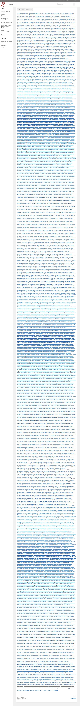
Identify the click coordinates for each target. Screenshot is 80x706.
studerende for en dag (32, 219)
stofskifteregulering (58, 215)
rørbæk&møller (33, 187)
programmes (28, 169)
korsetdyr (55, 59)
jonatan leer (63, 40)
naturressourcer (47, 122)
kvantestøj (27, 68)
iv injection (56, 34)
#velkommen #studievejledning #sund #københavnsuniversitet (46, 261)
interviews (47, 31)
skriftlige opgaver (65, 201)
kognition (39, 56)
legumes (69, 77)
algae (37, 285)
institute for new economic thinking (49, 25)
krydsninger (60, 62)
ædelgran (53, 281)
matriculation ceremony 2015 (46, 98)
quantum (55, 172)
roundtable (60, 187)
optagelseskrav (33, 140)
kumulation (27, 65)
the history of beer (59, 233)
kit (45, 50)
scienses (37, 194)
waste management (57, 270)
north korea (26, 133)
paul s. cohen (67, 148)
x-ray (46, 273)
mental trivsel (68, 103)
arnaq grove (44, 294)
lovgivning (33, 85)
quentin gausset (28, 173)
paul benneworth (56, 148)
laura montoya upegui (46, 76)
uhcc (47, 251)
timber (69, 237)
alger (39, 285)
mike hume (70, 109)
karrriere (25, 47)
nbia (31, 124)
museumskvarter (63, 116)
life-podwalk (24, 80)
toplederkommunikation (21, 240)
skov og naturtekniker (43, 201)
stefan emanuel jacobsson (62, 213)
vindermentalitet (58, 266)
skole (42, 200)
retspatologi (53, 182)
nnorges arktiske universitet (59, 130)
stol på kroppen (65, 215)
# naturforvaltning (64, 121)
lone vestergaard (59, 83)
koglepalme (35, 56)
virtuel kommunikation (47, 269)
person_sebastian (28, 154)
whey (27, 272)
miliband (30, 110)
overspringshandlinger (68, 142)
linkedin (59, 80)
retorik (41, 182)
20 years (53, 276)
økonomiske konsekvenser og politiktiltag (41, 136)
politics (68, 161)
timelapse (73, 237)
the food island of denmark (51, 233)
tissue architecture (41, 239)
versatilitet (19, 263)
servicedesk (69, 195)
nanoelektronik (20, 119)
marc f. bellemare (59, 89)
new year (38, 125)
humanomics (42, 13)
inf (20, 22)
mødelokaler (49, 112)
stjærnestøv (52, 215)
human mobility (37, 13)
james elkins (29, 35)
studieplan (69, 219)
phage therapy (45, 155)
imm (66, 19)
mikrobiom (24, 110)
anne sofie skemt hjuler (35, 291)
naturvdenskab (57, 122)
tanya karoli (36, 228)
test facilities (57, 231)
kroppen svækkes (45, 62)
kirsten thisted (36, 50)
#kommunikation (33, 58)
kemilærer (72, 47)
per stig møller (34, 154)
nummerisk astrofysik (55, 133)
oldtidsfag (26, 137)
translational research (64, 242)
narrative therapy (56, 119)
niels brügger (40, 128)
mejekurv (47, 101)
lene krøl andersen (43, 79)
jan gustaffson (43, 35)
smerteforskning (25, 204)
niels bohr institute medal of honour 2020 (52, 127)
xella (44, 273)
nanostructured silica (42, 119)
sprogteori (60, 212)
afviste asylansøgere (28, 282)
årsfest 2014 (19, 296)
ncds (45, 124)
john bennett (40, 40)
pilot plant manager (47, 158)
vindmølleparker (64, 266)
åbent (67, 278)
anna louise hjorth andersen (36, 290)
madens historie (36, 86)
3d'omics (73, 276)
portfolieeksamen (33, 163)
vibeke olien (61, 263)
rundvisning (30, 188)
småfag (59, 203)
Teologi (2, 21)
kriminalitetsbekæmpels (57, 61)
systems (65, 227)
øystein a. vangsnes (45, 143)
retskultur (44, 182)
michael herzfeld (26, 107)
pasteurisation (68, 146)
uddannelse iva (51, 248)
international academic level (42, 29)
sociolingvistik (57, 206)
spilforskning (66, 210)
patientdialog (34, 148)
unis (18, 254)
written (29, 273)
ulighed (53, 251)
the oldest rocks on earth (36, 234)
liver (46, 82)
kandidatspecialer (54, 44)
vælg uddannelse (28, 258)
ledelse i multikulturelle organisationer (31, 77)
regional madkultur (40, 178)
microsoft (44, 109)
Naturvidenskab (4, 17)
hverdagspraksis (71, 14)
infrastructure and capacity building (60, 22)
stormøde (32, 216)
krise (63, 61)
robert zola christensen (32, 185)
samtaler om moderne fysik (45, 191)
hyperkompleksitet (32, 16)
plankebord (43, 160)
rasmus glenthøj (56, 175)
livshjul (62, 82)
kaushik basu (64, 47)
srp (29, 213)
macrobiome (25, 86)
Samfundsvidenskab (4, 18)
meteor (55, 104)
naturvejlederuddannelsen (70, 122)
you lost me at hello (25, 275)
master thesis (46, 97)
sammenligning (28, 191)
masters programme (26, 97)
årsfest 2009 (54, 294)
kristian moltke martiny (21, 62)
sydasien (24, 227)
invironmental (23, 32)
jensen (42, 37)
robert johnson (20, 185)
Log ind (2, 47)
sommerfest (29, 207)
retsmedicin (48, 182)
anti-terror (44, 291)
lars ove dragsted (59, 74)
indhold (43, 20)
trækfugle (66, 240)
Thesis (40, 236)
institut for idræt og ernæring (51, 26)
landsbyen (65, 71)
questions (32, 173)
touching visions (47, 240)
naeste (55, 118)
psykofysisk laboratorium (53, 170)
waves (62, 270)
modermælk (54, 112)
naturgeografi (19, 122)
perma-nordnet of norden (36, 151)
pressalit (34, 166)
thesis (37, 236)
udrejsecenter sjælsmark (68, 248)
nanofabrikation (31, 119)
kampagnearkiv (24, 44)
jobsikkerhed (59, 38)
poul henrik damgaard (66, 163)
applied (27, 293)
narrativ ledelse (62, 119)
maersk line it (28, 88)
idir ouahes (59, 17)
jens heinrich (50, 37)
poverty (71, 163)
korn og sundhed (51, 59)
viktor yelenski (69, 264)
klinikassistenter (69, 52)
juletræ (37, 43)
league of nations (66, 76)
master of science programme (56, 95)
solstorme (73, 206)
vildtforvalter (19, 266)
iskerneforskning (73, 32)
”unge (40, 252)
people (36, 149)
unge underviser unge (68, 252)
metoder (67, 104)
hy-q (41, 16)
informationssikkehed (50, 22)
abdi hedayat (58, 278)
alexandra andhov (27, 285)
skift (29, 200)
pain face (60, 143)
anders (74, 287)
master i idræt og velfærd (51, 94)
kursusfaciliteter (32, 67)
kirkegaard (19, 50)
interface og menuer (33, 29)
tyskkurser (63, 246)
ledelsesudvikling (60, 77)
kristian (65, 61)
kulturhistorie (50, 64)
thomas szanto (38, 237)
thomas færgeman (66, 236)
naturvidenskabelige (26, 124)
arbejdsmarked (37, 293)
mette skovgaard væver (37, 106)
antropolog (60, 291)
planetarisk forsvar (35, 160)
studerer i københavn (40, 219)
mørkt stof (62, 113)
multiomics (33, 116)
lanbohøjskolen (41, 71)
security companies (63, 194)
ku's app (42, 67)
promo (55, 169)
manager (34, 89)
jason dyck (67, 35)
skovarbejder (61, 200)
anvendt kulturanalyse (66, 291)
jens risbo (58, 37)
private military (60, 166)
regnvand (62, 178)
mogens (22, 113)
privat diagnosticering (53, 166)
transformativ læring (48, 242)
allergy (45, 285)
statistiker (47, 213)
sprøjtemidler (71, 212)
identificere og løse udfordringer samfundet (46, 17)
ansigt (41, 291)
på (49, 143)
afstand (21, 282)
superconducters (67, 224)
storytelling (36, 216)
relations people (29, 181)
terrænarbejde (45, 231)
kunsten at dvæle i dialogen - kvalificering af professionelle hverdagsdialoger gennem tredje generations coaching (49, 65)
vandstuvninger (45, 260)
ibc (45, 16)
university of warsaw (63, 255)
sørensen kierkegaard (42, 209)
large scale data (24, 74)
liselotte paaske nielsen (31, 82)
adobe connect (43, 281)
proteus (18, 170)
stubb (21, 218)
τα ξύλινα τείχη (43, 275)
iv (48, 34)
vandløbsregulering (69, 258)
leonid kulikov (55, 79)
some (22, 207)
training (26, 242)
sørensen (35, 209)
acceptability (43, 279)
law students (59, 76)
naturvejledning (20, 124)
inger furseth (73, 22)
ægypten (56, 281)
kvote (68, 68)
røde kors (44, 185)
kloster (24, 53)
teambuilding (68, 228)
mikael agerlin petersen (63, 109)
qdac (47, 172)
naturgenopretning (71, 121)
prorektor (58, 169)
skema (27, 200)
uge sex (45, 251)
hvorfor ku (19, 16)
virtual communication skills (26, 269)
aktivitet (26, 284)
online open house (39, 139)
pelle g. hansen (32, 149)
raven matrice (26, 176)
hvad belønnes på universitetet (68, 13)
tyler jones (34, 246)
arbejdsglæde (31, 293)
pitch (72, 158)
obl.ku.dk (24, 134)
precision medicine (60, 164)
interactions (27, 29)
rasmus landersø (20, 176)
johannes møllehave (21, 40)
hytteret (43, 16)
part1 (35, 146)
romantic (69, 185)
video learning (45, 264)
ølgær (34, 137)
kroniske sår (39, 62)
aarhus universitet (49, 278)
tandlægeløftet (31, 228)
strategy (39, 216)
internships (24, 31)
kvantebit (53, 67)
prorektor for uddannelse (65, 169)
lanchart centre (47, 71)
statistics (44, 213)
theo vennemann (23, 236)
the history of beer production (68, 233)
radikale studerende (47, 173)
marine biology (59, 91)
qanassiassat (37, 172)
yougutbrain (19, 275)
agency (42, 282)
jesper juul (64, 37)
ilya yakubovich (62, 19)
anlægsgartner (20, 290)
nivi (52, 130)
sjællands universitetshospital (54, 198)
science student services (26, 194)
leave (70, 76)
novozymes (35, 133)
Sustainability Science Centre (6, 25)
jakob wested (24, 35)
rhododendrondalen (30, 184)
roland (59, 185)
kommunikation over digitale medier (43, 58)
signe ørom (38, 197)
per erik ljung (46, 149)
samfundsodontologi (21, 191)
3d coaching (66, 276)
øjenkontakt (27, 136)
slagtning (37, 203)
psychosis (46, 170)
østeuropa (45, 142)
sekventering (69, 194)
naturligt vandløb (36, 122)
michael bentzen (66, 106)
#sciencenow (19, 194)
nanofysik (36, 119)
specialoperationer (43, 210)
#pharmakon (26, 157)
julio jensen (52, 43)
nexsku (41, 125)
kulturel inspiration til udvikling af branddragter (33, 64)
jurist (61, 43)
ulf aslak (49, 251)
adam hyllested (52, 279)
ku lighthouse (19, 64)
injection (28, 23)
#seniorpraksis (49, 195)
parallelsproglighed (58, 145)
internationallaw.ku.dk (60, 29)
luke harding (57, 85)
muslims (67, 116)
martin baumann (20, 94)
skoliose (50, 200)
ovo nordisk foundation (28, 143)
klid (18, 52)
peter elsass (47, 154)
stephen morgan (32, 215)
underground (67, 251)
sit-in (38, 198)
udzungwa (26, 251)
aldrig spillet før (67, 284)
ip (39, 32)
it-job (39, 34)
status (56, 213)
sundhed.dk (52, 222)
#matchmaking (58, 97)
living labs (49, 82)
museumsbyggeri (56, 116)
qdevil (50, 172)
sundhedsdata (65, 222)
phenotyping (55, 157)
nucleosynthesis (43, 133)
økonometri (32, 136)
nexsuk (43, 125)
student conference (36, 218)
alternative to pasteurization (70, 285)
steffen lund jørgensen (21, 215)
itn (40, 34)
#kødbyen (23, 56)
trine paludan (63, 243)
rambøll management (21, 175)
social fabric (30, 206)
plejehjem (29, 161)
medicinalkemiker (39, 100)
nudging (50, 133)
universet (20, 254)
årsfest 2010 (59, 294)
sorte (47, 209)
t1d (73, 227)
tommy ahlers (56, 239)
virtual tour (41, 269)
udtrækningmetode (33, 249)
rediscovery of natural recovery (64, 176)
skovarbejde (56, 200)
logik (39, 83)
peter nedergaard (23, 155)
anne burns (71, 290)
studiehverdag (50, 219)
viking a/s (64, 264)
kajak (74, 43)
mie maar (50, 109)
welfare (65, 270)
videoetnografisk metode (27, 264)
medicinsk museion (53, 100)
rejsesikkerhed (46, 179)
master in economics (69, 94)
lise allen (20, 82)
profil (54, 167)
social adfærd (53, 204)
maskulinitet (45, 94)
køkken (42, 56)
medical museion (29, 100)
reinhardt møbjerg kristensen (31, 179)
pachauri (52, 143)
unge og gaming (56, 252)
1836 (47, 275)
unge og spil (61, 252)
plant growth (69, 160)
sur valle (32, 225)
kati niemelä (51, 47)
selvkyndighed (28, 195)
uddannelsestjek (57, 248)
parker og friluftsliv (20, 146)
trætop (73, 240)
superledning (72, 224)
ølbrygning (19, 137)
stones (22, 216)
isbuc (51, 32)
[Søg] (74, 4)
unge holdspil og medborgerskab (47, 252)
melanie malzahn (70, 101)
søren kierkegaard (24, 209)
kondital (28, 59)
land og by (61, 71)
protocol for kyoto (27, 170)
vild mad (73, 264)
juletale (34, 43)
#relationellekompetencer (66, 179)
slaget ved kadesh (32, 203)
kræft (26, 61)
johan (63, 38)
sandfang (52, 191)
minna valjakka (57, 110)
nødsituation (68, 130)
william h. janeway (43, 272)
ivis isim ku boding (61, 34)
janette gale (38, 35)
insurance (67, 28)
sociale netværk (73, 204)
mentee (72, 103)
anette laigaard (61, 288)
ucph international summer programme (37, 248)
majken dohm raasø (49, 88)
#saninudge (56, 191)
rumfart (20, 188)
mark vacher (51, 92)
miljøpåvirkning (42, 110)
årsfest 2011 (64, 294)
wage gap (42, 270)
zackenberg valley (37, 275)
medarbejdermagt (65, 98)
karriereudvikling (20, 47)
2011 (23, 276)
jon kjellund (73, 40)
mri (52, 115)
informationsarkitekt (42, 22)
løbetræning (29, 83)
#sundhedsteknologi (38, 224)
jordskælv (35, 41)
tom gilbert (52, 239)
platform (73, 160)
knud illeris (36, 53)
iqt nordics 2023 (46, 32)
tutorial (59, 245)
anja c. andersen (73, 288)
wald (44, 270)
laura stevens (52, 76)
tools (66, 239)
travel (25, 243)
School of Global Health (5, 31)
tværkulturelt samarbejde (65, 245)
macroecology (30, 86)
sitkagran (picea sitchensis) (44, 198)
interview (43, 31)
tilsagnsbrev (62, 237)
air (53, 282)
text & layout (64, 231)
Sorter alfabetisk (21, 9)
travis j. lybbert (33, 243)
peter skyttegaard (36, 155)
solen (70, 206)
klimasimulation (63, 52)
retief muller (37, 182)
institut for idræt (43, 26)
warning (52, 270)
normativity (68, 131)
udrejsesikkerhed (20, 249)
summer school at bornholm (40, 222)
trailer (20, 242)
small (62, 203)
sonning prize (61, 207)
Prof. (35, 167)
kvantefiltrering (64, 67)
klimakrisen (52, 52)
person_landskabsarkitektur (58, 152)
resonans (19, 182)
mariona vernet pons (66, 91)
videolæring (41, 264)
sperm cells (53, 210)
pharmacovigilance (20, 157)
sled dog (48, 203)
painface (57, 143)
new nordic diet (33, 125)
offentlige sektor (51, 134)
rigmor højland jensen (38, 184)
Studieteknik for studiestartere (6, 41)
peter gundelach (63, 154)
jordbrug (32, 41)
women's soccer (62, 272)
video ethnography (70, 263)
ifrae (32, 19)
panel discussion (35, 145)
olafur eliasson (65, 136)
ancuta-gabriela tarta (68, 287)
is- (49, 32)
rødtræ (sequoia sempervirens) (52, 185)
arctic (63, 293)
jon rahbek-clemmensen (21, 41)
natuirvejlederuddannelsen (27, 121)
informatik (30, 22)
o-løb (41, 137)
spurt (75, 212)
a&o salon (21, 293)
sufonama (71, 221)
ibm (47, 16)
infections (23, 22)
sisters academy (22, 198)
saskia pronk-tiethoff (21, 192)
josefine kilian (71, 41)
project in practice (34, 169)
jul (32, 43)
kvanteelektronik (58, 67)
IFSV (1, 34)
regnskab (58, 178)
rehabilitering (22, 179)
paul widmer (72, 148)
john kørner (45, 40)
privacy (48, 166)
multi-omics (37, 116)
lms (71, 82)
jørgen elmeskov (50, 41)
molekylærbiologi (42, 113)
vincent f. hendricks (51, 266)
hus (62, 13)
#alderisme (62, 284)
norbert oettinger (37, 131)
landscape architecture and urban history (50, 73)
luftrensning (52, 85)
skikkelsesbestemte (33, 200)
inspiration (30, 25)
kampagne (19, 44)
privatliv (70, 166)
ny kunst (20, 134)
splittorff (70, 210)
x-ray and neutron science (52, 273)
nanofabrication (26, 119)
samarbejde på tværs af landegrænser (24, 189)
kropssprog (55, 62)
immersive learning (20, 20)
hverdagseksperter (59, 14)
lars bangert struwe (42, 74)
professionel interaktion (40, 167)
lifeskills (28, 80)
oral (43, 140)
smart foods (69, 203)
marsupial (65, 92)
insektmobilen (25, 25)
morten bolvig (66, 113)
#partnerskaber (39, 146)
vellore (62, 261)
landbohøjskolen (56, 71)
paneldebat (24, 145)
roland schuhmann (64, 185)
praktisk (49, 164)
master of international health (46, 95)
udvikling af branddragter (54, 249)
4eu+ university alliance (33, 278)
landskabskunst (69, 73)
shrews (25, 197)
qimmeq (52, 172)
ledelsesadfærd (54, 77)
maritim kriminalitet (38, 92)
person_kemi (50, 152)
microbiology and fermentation (23, 109)
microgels (35, 109)
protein (74, 169)
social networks (52, 206)
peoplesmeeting (41, 149)
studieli (55, 219)
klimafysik (41, 52)
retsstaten (57, 182)
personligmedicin (71, 152)
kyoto (23, 70)
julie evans (40, 43)
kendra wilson (25, 49)
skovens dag (19, 201)
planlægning (48, 160)
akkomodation (73, 282)
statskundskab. (52, 213)
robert (72, 184)
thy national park (44, 237)
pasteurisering (20, 148)
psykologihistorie (61, 170)
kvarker (37, 68)
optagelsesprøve (39, 140)
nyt (22, 134)
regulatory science (67, 178)
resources (29, 182)
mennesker (52, 103)
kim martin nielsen (60, 49)
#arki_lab (26, 294)
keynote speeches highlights (45, 49)
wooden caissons (68, 272)
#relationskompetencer (21, 181)
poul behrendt (53, 163)
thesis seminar (44, 236)
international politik (67, 29)
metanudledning (51, 104)
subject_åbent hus (49, 221)
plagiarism (23, 160)
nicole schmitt (22, 127)
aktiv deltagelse (22, 284)
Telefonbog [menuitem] (69, 0)
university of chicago (25, 255)
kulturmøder (61, 64)
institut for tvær (38, 28)
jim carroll (22, 38)
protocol (22, 170)
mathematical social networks (29, 98)
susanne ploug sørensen (38, 225)
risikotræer (65, 184)
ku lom (23, 64)
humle (46, 13)
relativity (39, 181)
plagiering (27, 160)
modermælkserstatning (60, 112)
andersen (19, 288)
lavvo (56, 76)
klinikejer (74, 52)
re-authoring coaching (39, 176)
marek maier (64, 89)
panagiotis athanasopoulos (67, 143)
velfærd (27, 261)
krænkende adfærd (31, 61)
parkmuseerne (27, 146)
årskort (28, 296)
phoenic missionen (68, 157)
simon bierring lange (51, 197)
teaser (25, 230)
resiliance (68, 181)
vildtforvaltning (25, 266)
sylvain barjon (41, 227)
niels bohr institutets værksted (65, 127)
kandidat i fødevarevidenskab (39, 44)
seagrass (54, 194)
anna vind (53, 290)
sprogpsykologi (42, 212)
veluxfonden (65, 261)
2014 (27, 276)
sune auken (56, 224)
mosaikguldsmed (37, 115)
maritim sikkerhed (45, 92)
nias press (56, 125)
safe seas (60, 188)
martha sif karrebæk (70, 92)
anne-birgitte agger (65, 290)
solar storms (66, 206)
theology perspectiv (45, 234)
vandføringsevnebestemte (52, 258)
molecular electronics (35, 113)
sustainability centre (46, 225)
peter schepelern (29, 155)
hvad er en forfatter (46, 14)
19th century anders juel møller (56, 275)
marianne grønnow (30, 91)
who (37, 272)
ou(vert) (51, 142)
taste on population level (48, 228)
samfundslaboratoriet (67, 189)
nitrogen (50, 130)
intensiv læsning (22, 29)
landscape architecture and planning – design (35, 73)
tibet (48, 237)
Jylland (63, 43)
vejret (25, 261)
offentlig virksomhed (65, 134)
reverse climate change (69, 182)
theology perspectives (53, 234)
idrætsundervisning (27, 19)
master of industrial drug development (33, 95)
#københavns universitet (21, 55)
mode (31, 112)
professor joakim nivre (49, 167)
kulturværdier (22, 65)
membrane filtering (33, 103)
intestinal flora (55, 31)
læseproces (24, 71)
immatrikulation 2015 (71, 19)
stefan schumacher (70, 213)
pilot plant (42, 158)
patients (45, 148)
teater (28, 230)
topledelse (69, 239)
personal (49, 151)
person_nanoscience (21, 154)
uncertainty (62, 251)
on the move (57, 139)
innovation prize (56, 23)
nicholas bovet (61, 125)
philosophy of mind (61, 157)
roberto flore (25, 185)
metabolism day (38, 104)
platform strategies (20, 161)
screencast (45, 194)
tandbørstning (25, 228)
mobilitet (28, 112)
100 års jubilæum (20, 13)
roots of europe (27, 187)
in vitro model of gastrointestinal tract (32, 32)
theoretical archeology (71, 234)
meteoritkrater (59, 104)
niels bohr (27, 127)
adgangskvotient (37, 281)
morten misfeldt (72, 113)
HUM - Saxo (3, 35)
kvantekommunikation (21, 68)
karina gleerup (63, 46)
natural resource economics (50, 121)
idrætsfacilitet (72, 17)
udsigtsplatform (27, 249)
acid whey (47, 279)
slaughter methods (42, 203)
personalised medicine (55, 151)
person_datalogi (25, 152)
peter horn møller (69, 154)
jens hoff (54, 37)
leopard (59, 79)
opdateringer (61, 139)
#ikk (38, 19)
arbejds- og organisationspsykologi (46, 293)
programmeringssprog (21, 169)
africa (18, 282)
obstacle (37, 134)
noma (72, 130)
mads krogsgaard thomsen (63, 86)
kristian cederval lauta (71, 61)
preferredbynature (67, 164)
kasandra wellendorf (30, 47)
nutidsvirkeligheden (63, 133)
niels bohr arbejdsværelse (33, 127)
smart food (65, 203)
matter (52, 98)
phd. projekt (40, 157)
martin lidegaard (35, 94)
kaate (66, 43)
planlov (51, 160)
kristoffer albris (28, 62)
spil (62, 210)
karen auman (58, 46)
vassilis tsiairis (60, 260)
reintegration (38, 179)
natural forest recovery (37, 121)
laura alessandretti (30, 76)
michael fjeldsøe (20, 107)
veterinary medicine (54, 263)
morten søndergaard (27, 115)
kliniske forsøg (20, 53)
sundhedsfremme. (30, 224)
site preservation (34, 198)
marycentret (40, 94)
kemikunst (68, 47)
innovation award (50, 23)
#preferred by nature (28, 166)
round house (56, 187)
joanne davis (44, 38)
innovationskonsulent (70, 23)
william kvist (49, 272)
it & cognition (33, 34)
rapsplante (40, 175)
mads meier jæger (72, 86)
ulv (58, 251)
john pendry (53, 40)
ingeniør (68, 22)
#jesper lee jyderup (69, 37)
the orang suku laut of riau (61, 234)
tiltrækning (66, 237)
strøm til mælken (65, 216)
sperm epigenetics (58, 210)
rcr (32, 176)
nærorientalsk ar (38, 118)
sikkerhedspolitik (44, 197)
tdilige (59, 228)
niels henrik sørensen (47, 128)
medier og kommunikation (27, 101)
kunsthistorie (26, 67)
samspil (35, 191)
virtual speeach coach (35, 269)
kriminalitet (51, 61)
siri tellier (66, 197)
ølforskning (31, 137)
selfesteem (19, 195)
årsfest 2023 (24, 296)
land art (51, 71)
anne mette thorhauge (27, 291)
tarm (43, 228)
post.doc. (38, 163)
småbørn (56, 203)
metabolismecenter (44, 104)
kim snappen (66, 49)
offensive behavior (45, 134)
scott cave (41, 194)
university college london (63, 254)
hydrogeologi (23, 16)
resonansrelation (24, 182)
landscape (69, 71)
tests (60, 231)
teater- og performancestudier (57, 230)
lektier (18, 79)
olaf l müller (55, 136)
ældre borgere (65, 281)
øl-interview (37, 137)
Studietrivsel (3, 29)
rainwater (65, 173)
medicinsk (48, 100)
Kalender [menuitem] (61, 0)
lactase (56, 70)
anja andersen (67, 288)
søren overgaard (31, 209)
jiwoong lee (29, 38)
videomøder (50, 264)
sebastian (58, 194)
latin (26, 76)
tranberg (29, 242)
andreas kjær (50, 288)
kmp (26, 53)
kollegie (54, 56)
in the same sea (66, 31)
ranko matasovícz (32, 175)
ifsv (36, 19)
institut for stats (27, 28)
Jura (1, 15)
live (44, 82)
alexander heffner (20, 285)
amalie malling (26, 287)
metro (70, 104)
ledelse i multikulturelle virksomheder (44, 77)
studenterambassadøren (44, 218)
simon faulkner (57, 197)
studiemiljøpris (64, 219)
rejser (42, 179)
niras (38, 130)
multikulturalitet (20, 116)
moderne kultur (68, 112)
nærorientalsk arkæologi (45, 118)
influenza (26, 22)
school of (34, 192)
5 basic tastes (40, 278)
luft (49, 85)
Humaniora (3, 14)
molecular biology (27, 113)
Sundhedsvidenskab (4, 19)
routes (64, 187)
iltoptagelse (57, 19)
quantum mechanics (68, 172)
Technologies (19, 231)
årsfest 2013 (73, 294)
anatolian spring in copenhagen (52, 287)
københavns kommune (55, 53)
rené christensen (51, 181)
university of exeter (41, 255)
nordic (47, 131)
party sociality (50, 146)
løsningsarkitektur (20, 85)
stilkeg (38, 215)
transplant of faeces (72, 242)
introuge (18, 32)
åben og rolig (62, 278)
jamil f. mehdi (33, 35)
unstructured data (24, 257)
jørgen (39, 41)
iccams (49, 16)
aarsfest (53, 278)
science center (70, 192)
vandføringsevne (44, 258)
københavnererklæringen (46, 53)
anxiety (71, 291)
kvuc (21, 70)
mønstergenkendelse (53, 113)
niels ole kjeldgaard (69, 128)
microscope (40, 109)
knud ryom (40, 53)
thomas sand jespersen (31, 237)
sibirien (27, 197)
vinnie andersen (27, 267)
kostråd (63, 59)
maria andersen (70, 89)
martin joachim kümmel (27, 94)
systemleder (61, 227)
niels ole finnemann (62, 128)
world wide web (22, 273)
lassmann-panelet (20, 76)
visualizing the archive (69, 269)
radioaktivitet (53, 173)
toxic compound (55, 240)
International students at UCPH (6, 22)
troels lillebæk (23, 245)
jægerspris (73, 34)
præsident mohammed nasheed (27, 164)
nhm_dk (51, 125)
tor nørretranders (41, 240)
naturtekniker (52, 122)
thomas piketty (23, 237)
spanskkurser (66, 209)
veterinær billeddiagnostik (29, 263)
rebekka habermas (47, 176)
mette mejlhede (30, 106)
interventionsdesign (38, 31)
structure (70, 216)
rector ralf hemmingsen (54, 176)
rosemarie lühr (45, 187)
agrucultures (50, 282)
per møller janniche (44, 151)
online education (27, 139)
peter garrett (57, 154)
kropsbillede (50, 62)
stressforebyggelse (52, 216)
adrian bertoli (48, 281)
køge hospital (30, 56)
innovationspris (20, 25)
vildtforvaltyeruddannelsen (32, 266)
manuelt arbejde (53, 89)
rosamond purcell (39, 187)
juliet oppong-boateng (46, 43)
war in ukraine (48, 270)
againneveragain (35, 282)
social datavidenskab (60, 204)
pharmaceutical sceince (57, 155)
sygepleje (37, 227)
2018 (50, 276)
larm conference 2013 (30, 74)
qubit (21, 173)
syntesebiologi (51, 227)
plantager (55, 160)
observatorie (28, 134)
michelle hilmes (67, 107)
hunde (55, 13)
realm (34, 176)
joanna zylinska (39, 38)
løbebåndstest (20, 83)
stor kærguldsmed (26, 216)
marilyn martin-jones (45, 91)
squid (25, 213)
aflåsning (73, 281)
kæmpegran (69, 43)
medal (61, 98)
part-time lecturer (45, 146)
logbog (37, 83)
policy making (58, 161)
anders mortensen (42, 288)
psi (43, 170)
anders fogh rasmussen (25, 288)
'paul (48, 148)
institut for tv (32, 28)
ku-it (74, 62)
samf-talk (54, 189)
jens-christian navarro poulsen (26, 37)
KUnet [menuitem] (76, 0)
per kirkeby (29, 151)
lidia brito (72, 79)
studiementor (58, 219)
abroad (28, 279)
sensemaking (54, 195)
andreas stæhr (56, 288)
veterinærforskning (38, 263)
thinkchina (61, 236)
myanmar (71, 116)
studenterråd (61, 218)
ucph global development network (23, 248)
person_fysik (30, 152)
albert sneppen (57, 284)
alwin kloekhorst (20, 287)
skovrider (60, 201)
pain (54, 143)
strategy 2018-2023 (44, 216)
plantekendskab (60, 160)
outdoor (48, 142)
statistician (40, 213)
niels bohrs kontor (35, 128)
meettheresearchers (42, 101)
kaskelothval (36, 47)
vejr (22, 261)
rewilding (19, 184)
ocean (40, 134)
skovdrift (65, 200)
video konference (35, 264)
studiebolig (46, 219)
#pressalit (38, 166)
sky (21, 203)
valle (40, 258)
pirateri (69, 158)
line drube (56, 80)
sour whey (50, 209)
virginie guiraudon (56, 267)
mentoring (22, 104)
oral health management (48, 140)
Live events (3, 45)
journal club (22, 43)
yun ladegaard (31, 275)
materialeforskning (20, 98)
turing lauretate (48, 245)
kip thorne (72, 49)
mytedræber (24, 118)
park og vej (32, 146)
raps (37, 175)
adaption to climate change (65, 279)
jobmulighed (54, 38)
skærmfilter (24, 200)
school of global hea (51, 192)
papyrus (53, 145)
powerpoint (19, 164)
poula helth (49, 163)
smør (35, 204)
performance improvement (58, 149)
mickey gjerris (72, 107)
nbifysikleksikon (35, 124)
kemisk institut (19, 49)
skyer (26, 203)
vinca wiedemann (45, 266)
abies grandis (70, 278)
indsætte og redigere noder (66, 20)
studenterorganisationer (54, 218)
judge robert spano (28, 43)
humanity (32, 13)
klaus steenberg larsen (67, 50)
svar (21, 227)
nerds (72, 124)
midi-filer (47, 109)
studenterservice (67, 218)
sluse (53, 203)
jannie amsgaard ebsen (56, 35)
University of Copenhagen (5, 11)
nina (36, 130)
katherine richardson (45, 47)
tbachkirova (55, 228)
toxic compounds (61, 240)
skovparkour (50, 201)
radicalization (41, 173)
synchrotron (46, 227)
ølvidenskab (49, 137)
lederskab (65, 77)
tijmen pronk (53, 237)
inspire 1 (34, 25)
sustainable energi (64, 225)
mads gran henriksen (54, 86)
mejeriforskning (52, 101)
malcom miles (64, 88)
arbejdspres (55, 293)
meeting (36, 101)
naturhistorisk (25, 122)
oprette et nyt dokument (25, 140)
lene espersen (37, 79)
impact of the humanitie (28, 20)
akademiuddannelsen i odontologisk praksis (62, 282)
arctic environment (67, 293)
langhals (73, 73)
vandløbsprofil (63, 258)
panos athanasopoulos (42, 145)
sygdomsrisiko (32, 227)
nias (53, 125)
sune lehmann (61, 224)
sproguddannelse (65, 212)
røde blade (41, 185)
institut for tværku (44, 28)
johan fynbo (66, 38)
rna (70, 184)
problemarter (27, 167)
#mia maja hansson (59, 106)
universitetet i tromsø (26, 254)
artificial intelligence (39, 296)
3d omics (70, 276)
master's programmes (34, 97)
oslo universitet (40, 142)
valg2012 (37, 258)
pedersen (27, 149)
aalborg (44, 278)
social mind (47, 206)
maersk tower (33, 88)
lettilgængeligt (63, 79)
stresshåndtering (59, 216)
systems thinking (70, 227)
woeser (52, 272)
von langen (38, 270)
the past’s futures (29, 236)
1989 (49, 275)
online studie (45, 139)
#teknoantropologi (36, 231)
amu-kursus (33, 287)
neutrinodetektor (27, 125)
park (66, 145)
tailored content (20, 228)
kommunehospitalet (21, 58)
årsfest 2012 (68, 294)
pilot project (53, 158)
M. (22, 86)
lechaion (22, 77)
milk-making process (49, 110)
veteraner (23, 263)
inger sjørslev (19, 23)
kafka (72, 43)
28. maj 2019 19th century (59, 276)
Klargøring (61, 50)
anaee (36, 287)
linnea (71, 80)
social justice (35, 206)
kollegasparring (50, 56)
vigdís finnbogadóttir (57, 264)
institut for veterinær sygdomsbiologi (54, 28)
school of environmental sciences (42, 192)
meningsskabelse (47, 103)
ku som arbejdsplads (48, 67)
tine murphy (33, 239)
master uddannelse (52, 97)
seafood (50, 194)
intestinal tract (60, 31)
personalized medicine (64, 151)
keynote (38, 49)
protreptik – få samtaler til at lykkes (36, 170)
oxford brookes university (37, 143)
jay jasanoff (72, 35)
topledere (73, 239)
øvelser (58, 142)
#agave (39, 282)
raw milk (30, 176)
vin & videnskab (49, 267)
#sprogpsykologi (49, 212)
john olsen (49, 40)
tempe (41, 231)
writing (26, 273)
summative (28, 222)
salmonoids (67, 188)
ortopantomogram (28, 142)
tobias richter (47, 239)
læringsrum (19, 71)
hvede (51, 14)
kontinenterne (42, 59)
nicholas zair (66, 125)
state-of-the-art (35, 213)
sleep (51, 203)
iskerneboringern (66, 32)
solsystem (19, 207)
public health (22, 172)
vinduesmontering (20, 267)
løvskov (40, 85)
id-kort (62, 17)
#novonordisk (30, 133)
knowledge (31, 53)
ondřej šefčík (67, 137)
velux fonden (70, 261)
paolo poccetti (49, 145)
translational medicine (56, 242)
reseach (55, 181)
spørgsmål (26, 212)
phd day (36, 157)
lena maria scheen (31, 79)
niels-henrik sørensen (55, 128)
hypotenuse (38, 16)
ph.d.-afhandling (32, 157)
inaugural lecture (38, 20)
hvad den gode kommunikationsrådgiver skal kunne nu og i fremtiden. (29, 14)
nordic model (56, 131)
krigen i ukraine (46, 61)
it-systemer (46, 34)
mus (40, 116)
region (30, 178)
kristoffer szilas (34, 62)
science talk (33, 194)
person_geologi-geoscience (38, 152)
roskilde (51, 187)
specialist (38, 210)
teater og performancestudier (46, 230)
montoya (58, 113)
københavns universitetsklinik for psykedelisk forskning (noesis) (50, 55)
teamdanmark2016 (20, 230)
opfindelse (72, 139)
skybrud (23, 203)
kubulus (72, 62)
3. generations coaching (21, 278)
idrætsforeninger (20, 19)
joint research (58, 40)
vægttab (23, 258)
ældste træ (70, 281)
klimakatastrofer (47, 52)
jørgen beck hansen (43, 41)
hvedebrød (54, 14)
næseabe (51, 118)
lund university (64, 85)
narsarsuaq (67, 119)
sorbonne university (67, 207)
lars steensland (65, 74)
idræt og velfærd (67, 17)
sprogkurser (37, 212)
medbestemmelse (72, 98)
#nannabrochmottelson (70, 118)
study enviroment (36, 221)
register (45, 178)
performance (51, 149)
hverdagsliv (65, 14)
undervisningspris (35, 252)
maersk (18, 88)
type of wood (55, 246)
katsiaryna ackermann (57, 47)
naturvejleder (62, 122)
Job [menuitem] (73, 0)
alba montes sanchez (50, 284)
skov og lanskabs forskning (35, 201)
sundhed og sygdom (58, 222)
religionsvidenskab (44, 181)
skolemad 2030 (46, 200)
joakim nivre (34, 38)
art (30, 296)
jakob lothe (19, 35)
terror (49, 231)
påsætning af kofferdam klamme (59, 146)
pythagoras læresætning (30, 172)
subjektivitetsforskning (65, 221)
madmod (48, 86)
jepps (61, 37)
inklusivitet (45, 23)
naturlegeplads (30, 122)
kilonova (51, 49)
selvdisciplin (24, 195)
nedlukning (53, 124)
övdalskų (55, 142)
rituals (68, 184)
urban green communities (44, 257)
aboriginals (19, 279)
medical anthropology (21, 100)
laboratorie (29, 70)
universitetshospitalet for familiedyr (36, 254)
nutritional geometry (70, 133)
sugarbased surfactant (21, 222)
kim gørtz (55, 49)
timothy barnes (22, 239)
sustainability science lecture (56, 225)
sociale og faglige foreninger (22, 206)
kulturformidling (45, 64)
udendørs (61, 248)
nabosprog (29, 118)
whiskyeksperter (33, 272)
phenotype (51, 157)
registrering (49, 178)
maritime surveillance (31, 92)
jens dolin (34, 37)
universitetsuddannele (47, 254)
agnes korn (46, 282)
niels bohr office (28, 128)
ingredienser (24, 23)
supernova (19, 225)
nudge (47, 133)
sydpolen (27, 227)
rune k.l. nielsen (43, 188)
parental (63, 145)
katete (40, 47)
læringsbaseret (69, 70)
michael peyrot (48, 107)
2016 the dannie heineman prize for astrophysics (39, 276)
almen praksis (49, 285)
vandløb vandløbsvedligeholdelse (31, 260)
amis (29, 287)
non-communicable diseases (28, 131)
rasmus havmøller (63, 175)
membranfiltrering (40, 103)
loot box (63, 83)
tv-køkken (71, 245)
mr (51, 115)
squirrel (27, 213)
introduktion (71, 31)
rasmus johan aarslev (70, 175)
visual (64, 269)
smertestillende (31, 204)
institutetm (58, 25)
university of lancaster (49, 255)
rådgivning (37, 173)
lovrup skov (37, 85)
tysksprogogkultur (71, 246)
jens (20, 37)
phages (40, 155)
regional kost (34, 178)
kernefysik (30, 49)
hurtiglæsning (58, 13)
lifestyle (34, 80)
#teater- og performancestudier (35, 230)
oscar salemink (34, 142)
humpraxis (52, 13)
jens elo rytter (38, 37)
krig (42, 61)
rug (70, 187)
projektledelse (46, 169)
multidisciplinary (71, 115)
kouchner (23, 61)
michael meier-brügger (42, 107)
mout (49, 115)
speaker (70, 209)
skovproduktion (55, 201)
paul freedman (62, 148)
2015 (29, 276)
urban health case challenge (54, 257)
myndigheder (19, 118)
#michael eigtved (72, 106)
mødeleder (34, 112)
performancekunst (67, 149)
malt (23, 89)
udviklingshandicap (20, 251)
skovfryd (27, 201)
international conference (51, 29)
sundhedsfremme (24, 224)
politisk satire (23, 163)
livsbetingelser (53, 82)
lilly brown (44, 80)
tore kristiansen (29, 240)
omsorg (63, 137)
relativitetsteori (35, 181)
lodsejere (33, 83)
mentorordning (27, 104)
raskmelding (44, 175)
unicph (73, 252)
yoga (71, 273)
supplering (29, 225)
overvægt (22, 143)
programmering (66, 167)
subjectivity (54, 221)
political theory (64, 161)
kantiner (39, 46)
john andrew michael (34, 40)
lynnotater (69, 85)
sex (20, 197)
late (24, 76)
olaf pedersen (59, 136)
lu (42, 85)
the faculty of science (42, 233)
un (59, 251)
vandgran (58, 258)
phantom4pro (50, 155)
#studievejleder (30, 221)
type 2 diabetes (44, 246)
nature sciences (58, 121)
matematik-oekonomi (65, 97)
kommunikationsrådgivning (22, 59)
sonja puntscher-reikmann (49, 207)
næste (57, 118)
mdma (58, 98)
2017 (48, 276)
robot (37, 185)
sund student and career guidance (48, 224)
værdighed (34, 258)
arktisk (41, 294)
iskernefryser (19, 34)
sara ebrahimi (71, 191)
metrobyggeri (19, 106)
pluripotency (39, 161)
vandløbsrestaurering (21, 260)
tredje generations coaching (46, 243)
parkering (72, 145)
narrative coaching (49, 119)
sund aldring (47, 222)
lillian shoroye (39, 80)
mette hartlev (25, 106)
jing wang (25, 38)
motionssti (43, 115)
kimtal (69, 49)
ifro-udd (34, 19)
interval (33, 31)
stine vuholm (47, 215)
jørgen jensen (56, 41)
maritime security (24, 92)
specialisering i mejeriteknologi (30, 210)
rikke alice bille (48, 184)
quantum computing (61, 172)
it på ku (42, 34)
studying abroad (43, 221)
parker (68, 145)
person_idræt (45, 152)
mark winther (55, 92)
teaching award (63, 228)
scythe (48, 194)
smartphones (19, 204)
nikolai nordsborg (31, 130)
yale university (63, 273)
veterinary (49, 263)
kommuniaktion (27, 58)
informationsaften (35, 22)
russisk (47, 188)
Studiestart (3, 30)
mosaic (33, 115)
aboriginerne (24, 279)
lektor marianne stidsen (24, 79)
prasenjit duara (54, 164)
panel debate (29, 145)
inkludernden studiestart (38, 23)
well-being (68, 270)
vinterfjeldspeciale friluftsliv (42, 267)
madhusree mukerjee (43, 86)
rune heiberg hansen (36, 188)
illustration (53, 19)
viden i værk (65, 263)
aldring (71, 284)
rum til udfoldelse (25, 188)
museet (43, 116)
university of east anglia (34, 255)
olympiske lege (54, 137)
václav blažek (68, 257)
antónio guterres (55, 291)
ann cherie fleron (58, 290)
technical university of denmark (68, 230)
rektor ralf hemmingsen (57, 179)
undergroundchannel (21, 252)
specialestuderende (21, 210)
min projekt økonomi (64, 110)
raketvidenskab (70, 173)
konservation (32, 59)
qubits (23, 173)
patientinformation (40, 148)
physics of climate (30, 158)
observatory (33, 134)
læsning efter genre (29, 71)
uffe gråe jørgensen (39, 251)
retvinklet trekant (62, 182)
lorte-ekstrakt (72, 83)
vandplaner (40, 260)
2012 (25, 276)
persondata (19, 152)
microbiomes (31, 109)
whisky (29, 272)
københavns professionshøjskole (65, 53)
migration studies (56, 109)
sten (28, 215)
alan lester (44, 284)
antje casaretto (49, 291)
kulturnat (64, 64)
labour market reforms (51, 70)
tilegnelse (58, 237)
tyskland (66, 246)
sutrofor (69, 225)
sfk (21, 197)
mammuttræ (30, 89)
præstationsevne (37, 164)
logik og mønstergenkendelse (45, 83)
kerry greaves (34, 49)
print (43, 166)
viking (62, 264)
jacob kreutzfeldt (68, 34)
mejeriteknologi (58, 101)
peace (18, 149)
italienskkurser (28, 34)
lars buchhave (49, 74)
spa (59, 209)
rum (18, 188)
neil (67, 124)
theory (18, 236)
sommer (25, 207)
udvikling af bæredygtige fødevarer (43, 249)
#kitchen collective (49, 50)
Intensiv (70, 28)
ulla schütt (56, 251)
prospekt (71, 169)
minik (54, 110)
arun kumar (45, 296)
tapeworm (40, 228)
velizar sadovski (31, 261)
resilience (72, 181)
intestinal (51, 31)
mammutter (26, 89)
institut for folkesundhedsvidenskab (33, 26)
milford (27, 110)
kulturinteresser (56, 64)
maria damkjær (24, 91)
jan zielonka (63, 35)
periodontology (24, 151)
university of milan (56, 255)
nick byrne (70, 125)
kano (37, 46)
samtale (38, 191)
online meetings (33, 139)
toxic (51, 240)
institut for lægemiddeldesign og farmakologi (65, 26)
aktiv (18, 284)
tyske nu (59, 246)
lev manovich (68, 79)
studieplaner (73, 219)
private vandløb (66, 166)
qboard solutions (43, 172)
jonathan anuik (68, 40)
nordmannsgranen (62, 131)
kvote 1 (70, 68)
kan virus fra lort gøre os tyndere (47, 46)
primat (41, 166)
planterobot (65, 160)
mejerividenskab (64, 101)
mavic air (55, 98)
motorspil (46, 115)
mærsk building (23, 88)
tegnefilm (31, 231)
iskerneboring (60, 32)
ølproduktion (44, 137)
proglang (57, 167)
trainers (23, 242)
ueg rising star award (32, 251)
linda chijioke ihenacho (50, 80)
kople (46, 59)
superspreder (23, 225)
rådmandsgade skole (60, 173)
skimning (39, 200)
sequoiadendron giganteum (62, 195)
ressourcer (33, 182)
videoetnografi (20, 264)
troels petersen (29, 245)
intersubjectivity (29, 31)
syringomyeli (56, 227)
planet (30, 160)
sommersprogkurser (40, 207)
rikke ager (44, 184)
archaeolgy (60, 293)
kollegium (64, 56)
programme (61, 167)
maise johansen (43, 88)
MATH (2, 33)
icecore (51, 16)
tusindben (53, 245)
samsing (32, 191)
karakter (54, 46)
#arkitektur (37, 294)
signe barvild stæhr (32, 197)
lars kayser (54, 74)
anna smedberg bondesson (46, 290)
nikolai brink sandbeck (24, 130)
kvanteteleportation (32, 68)
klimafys (38, 52)
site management (28, 198)
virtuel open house (54, 269)
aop (18, 293)
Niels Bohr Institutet (4, 42)
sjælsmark (62, 198)
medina (33, 101)
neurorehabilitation (20, 125)
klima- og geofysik (57, 52)
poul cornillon (58, 163)
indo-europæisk (57, 20)
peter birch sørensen (41, 154)
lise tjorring (38, 82)
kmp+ (28, 53)
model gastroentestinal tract (42, 112)
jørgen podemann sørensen (64, 41)
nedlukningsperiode (58, 124)
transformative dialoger (40, 242)
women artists (56, 272)
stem (27, 215)
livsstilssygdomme (67, 82)
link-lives (62, 80)
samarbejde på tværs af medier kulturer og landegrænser (42, 189)
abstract (30, 279)
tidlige (50, 237)
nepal (70, 124)
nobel (65, 130)
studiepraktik (24, 221)
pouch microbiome (43, 163)
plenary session (33, 161)
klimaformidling (34, 52)
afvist (23, 282)
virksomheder (70, 267)
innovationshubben (62, 23)
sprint (29, 212)
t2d (75, 227)
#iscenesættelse (55, 32)
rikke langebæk (54, 184)
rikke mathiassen (60, 184)
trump (38, 245)
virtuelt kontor (60, 269)
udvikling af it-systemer (63, 249)
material (70, 97)
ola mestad (70, 136)
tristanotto (68, 243)
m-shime (66, 115)
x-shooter (58, 273)
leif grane (72, 77)
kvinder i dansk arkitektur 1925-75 (61, 68)
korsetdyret (60, 59)
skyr (28, 203)
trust (40, 245)
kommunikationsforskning (54, 58)
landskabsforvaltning (62, 73)
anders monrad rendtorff (34, 288)
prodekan (32, 167)
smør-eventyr (39, 204)
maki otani (55, 88)
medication (34, 100)
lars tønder (70, 74)
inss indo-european (39, 25)
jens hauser (46, 37)
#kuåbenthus (68, 62)
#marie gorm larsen (37, 91)
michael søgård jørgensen (56, 107)
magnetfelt (38, 88)
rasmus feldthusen (50, 175)
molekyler (47, 113)
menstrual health (57, 103)
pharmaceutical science (66, 155)
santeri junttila (65, 191)
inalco (34, 20)
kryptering (64, 62)
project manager (41, 169)
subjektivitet (59, 221)
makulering (59, 88)
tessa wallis (53, 231)
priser (45, 166)
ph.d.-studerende (46, 157)
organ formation (56, 140)
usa (62, 257)
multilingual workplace (27, 116)
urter (60, 257)
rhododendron (23, 184)
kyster (26, 70)
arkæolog (73, 293)
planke (40, 160)
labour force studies (42, 70)
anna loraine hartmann (27, 290)
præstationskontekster (44, 164)
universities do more (55, 254)
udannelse (46, 248)
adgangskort (31, 281)
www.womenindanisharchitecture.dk (37, 273)
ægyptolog (60, 281)
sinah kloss (62, 197)
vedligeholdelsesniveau (67, 260)
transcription (33, 242)
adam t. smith (57, 279)
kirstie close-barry (42, 50)
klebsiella (73, 50)
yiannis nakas (68, 273)
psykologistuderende (68, 170)
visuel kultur (30, 270)
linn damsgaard (67, 80)
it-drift (37, 34)
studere (26, 219)
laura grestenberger (37, 76)
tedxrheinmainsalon (26, 231)
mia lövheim (53, 106)
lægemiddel (60, 70)
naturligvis (42, 122)
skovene (73, 200)
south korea (54, 209)
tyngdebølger (38, 246)
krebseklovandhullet (38, 61)
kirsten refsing (30, 50)
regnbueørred (53, 178)
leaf (62, 76)
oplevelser (19, 140)
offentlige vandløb (58, 134)
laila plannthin (36, 71)
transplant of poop (20, 243)
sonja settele (56, 207)
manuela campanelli (46, 89)
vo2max (34, 270)
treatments (39, 243)
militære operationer (35, 110)
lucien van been (46, 85)
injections (32, 23)
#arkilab (22, 294)
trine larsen (59, 243)
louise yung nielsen (27, 85)
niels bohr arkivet (42, 127)
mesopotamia (32, 104)
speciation (49, 210)
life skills (31, 80)
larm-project (37, 74)
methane (64, 104)
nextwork (46, 125)
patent (24, 148)
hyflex (27, 16)
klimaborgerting (28, 52)
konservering (37, 59)
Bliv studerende (4, 12)
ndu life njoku (48, 124)
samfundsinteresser (59, 189)
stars (32, 213)
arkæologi (19, 294)
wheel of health (23, 272)
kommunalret (68, 56)
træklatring (70, 240)
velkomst (59, 261)
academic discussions (37, 279)
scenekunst (30, 192)
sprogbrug (33, 212)
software (62, 206)
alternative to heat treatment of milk (58, 285)
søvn (57, 209)
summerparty (32, 222)
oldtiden (23, 137)
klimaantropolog (22, 52)
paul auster (51, 148)
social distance (67, 204)
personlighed (65, 152)
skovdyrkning (69, 200)
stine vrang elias (42, 215)
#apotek (24, 293)
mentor (18, 104)
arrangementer (49, 294)
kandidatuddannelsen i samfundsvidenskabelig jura (26, 46)
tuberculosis (43, 245)
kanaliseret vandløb (30, 44)
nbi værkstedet (41, 124)
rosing (49, 187)
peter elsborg (52, 154)
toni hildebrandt (62, 239)
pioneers (57, 158)
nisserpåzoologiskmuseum (44, 130)
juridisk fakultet (57, 43)
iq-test (41, 32)
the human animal (29, 234)
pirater (67, 158)
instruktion (63, 28)
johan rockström (28, 40)
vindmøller (69, 266)
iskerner (23, 34)
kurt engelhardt (38, 67)
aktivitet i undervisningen (32, 284)
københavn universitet (66, 55)
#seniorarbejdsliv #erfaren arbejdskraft (39, 195)
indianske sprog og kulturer (49, 20)
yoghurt (74, 273)
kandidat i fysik (47, 44)
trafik (18, 242)
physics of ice (35, 158)
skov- (53, 200)
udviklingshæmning (71, 249)
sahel (63, 188)
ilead (50, 19)
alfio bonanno (33, 285)
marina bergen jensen (53, 91)
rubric (69, 187)
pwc (25, 172)
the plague (34, 236)
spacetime (62, 209)
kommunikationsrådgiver (63, 58)
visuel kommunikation (24, 270)
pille (39, 158)
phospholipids (24, 158)
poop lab (28, 163)
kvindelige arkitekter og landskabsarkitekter (47, 68)
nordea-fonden (43, 131)
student (23, 218)
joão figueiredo (49, 38)
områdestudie (59, 137)
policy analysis (46, 161)
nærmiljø (33, 118)
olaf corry (51, 136)
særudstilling (56, 188)
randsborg (27, 175)
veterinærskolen (44, 263)
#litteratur (42, 82)
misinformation (24, 112)
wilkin (39, 272)
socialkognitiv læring (41, 206)
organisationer (66, 140)
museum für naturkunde (48, 116)
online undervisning (50, 139)
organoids (23, 142)
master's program (65, 95)
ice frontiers (55, 16)
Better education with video (6, 40)
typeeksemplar (50, 246)
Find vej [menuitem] (65, 0)
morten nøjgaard (20, 115)
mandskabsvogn (39, 89)
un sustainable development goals (33, 257)
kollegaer (45, 56)
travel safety (29, 243)
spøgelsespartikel (20, 212)
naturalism (43, 121)
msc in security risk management (59, 115)
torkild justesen (35, 240)
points (42, 161)
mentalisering (62, 103)
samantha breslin (72, 188)
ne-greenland (64, 124)
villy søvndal (40, 266)
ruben (66, 187)
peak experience (23, 149)
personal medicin (71, 151)
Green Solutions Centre (5, 23)
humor (48, 13)
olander (73, 136)
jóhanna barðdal (71, 38)
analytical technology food (42, 287)
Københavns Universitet (5, 10)
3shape (27, 278)
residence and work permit (62, 181)
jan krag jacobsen (49, 35)
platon (26, 161)
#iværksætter (51, 34)
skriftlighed (70, 201)
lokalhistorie (53, 83)
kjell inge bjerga (56, 50)
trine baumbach (54, 243)
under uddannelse (28, 252)
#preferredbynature (21, 166)
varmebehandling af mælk (52, 260)
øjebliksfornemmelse (21, 136)
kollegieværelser (59, 56)
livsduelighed (58, 82)
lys (71, 85)
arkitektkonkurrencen (31, 294)
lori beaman (68, 83)
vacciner (64, 257)
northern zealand (20, 133)
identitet (55, 17)
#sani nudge (61, 191)
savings (26, 192)
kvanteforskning (70, 67)
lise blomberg (24, 82)
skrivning (19, 203)
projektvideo (51, 169)
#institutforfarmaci (63, 25)
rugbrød (72, 187)
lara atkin (19, 74)
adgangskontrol (26, 281)
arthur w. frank (33, 296)
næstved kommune (62, 118)
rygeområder (51, 188)
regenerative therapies (25, 178)
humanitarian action (27, 13)
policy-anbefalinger (52, 161)
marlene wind (60, 92)
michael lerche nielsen (33, 107)
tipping (37, 239)
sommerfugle (33, 207)
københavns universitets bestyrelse (32, 55)
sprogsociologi (55, 212)
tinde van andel (28, 239)
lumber (60, 85)
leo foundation (50, 79)
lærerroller (64, 70)
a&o (74, 291)
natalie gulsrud (72, 119)
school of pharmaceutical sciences (62, 192)
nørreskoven (72, 131)
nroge (39, 133)
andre (47, 288)
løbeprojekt (25, 83)
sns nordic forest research (46, 204)
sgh (22, 197)
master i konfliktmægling (60, 94)
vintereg (31, 267)
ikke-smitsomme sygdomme (44, 19)
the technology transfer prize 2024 (53, 236)
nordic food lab (51, 131)
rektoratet (50, 179)
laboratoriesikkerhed (35, 70)
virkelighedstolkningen (63, 267)
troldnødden (34, 245)
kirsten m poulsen (24, 50)
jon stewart (28, 41)
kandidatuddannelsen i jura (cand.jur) (63, 44)
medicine (44, 100)
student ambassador (29, 218)
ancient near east (62, 287)
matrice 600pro (38, 98)
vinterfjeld (35, 267)
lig (36, 80)
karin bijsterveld (69, 46)
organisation (61, 140)
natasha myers (20, 121)
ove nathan (62, 142)
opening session (67, 139)
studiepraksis (19, 221)
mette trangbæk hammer (46, 106)
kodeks (26, 56)
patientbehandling (28, 148)
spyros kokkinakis (20, 213)
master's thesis (41, 97)
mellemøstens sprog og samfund (23, 103)
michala (62, 107)
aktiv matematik (40, 284)
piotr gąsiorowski (62, 158)
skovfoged (24, 201)
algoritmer (42, 285)
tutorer (56, 245)
